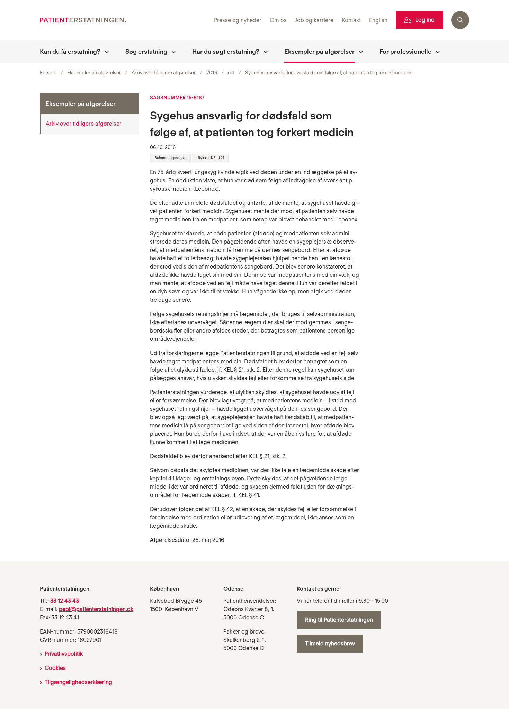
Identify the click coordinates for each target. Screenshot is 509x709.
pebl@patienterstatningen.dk (96, 609)
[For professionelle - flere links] (435, 51)
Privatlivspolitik (64, 654)
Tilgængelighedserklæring (78, 682)
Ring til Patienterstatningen (339, 620)
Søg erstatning (146, 51)
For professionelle (405, 51)
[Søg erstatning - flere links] (171, 51)
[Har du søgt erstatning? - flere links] (263, 51)
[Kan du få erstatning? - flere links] (104, 51)
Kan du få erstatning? (70, 51)
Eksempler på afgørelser (319, 51)
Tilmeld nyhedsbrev (330, 643)
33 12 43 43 (64, 601)
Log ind (425, 20)
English (378, 21)
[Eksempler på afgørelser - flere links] (359, 51)
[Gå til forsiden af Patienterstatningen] (125, 20)
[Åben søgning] (460, 20)
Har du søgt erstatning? (225, 51)
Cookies (55, 668)
